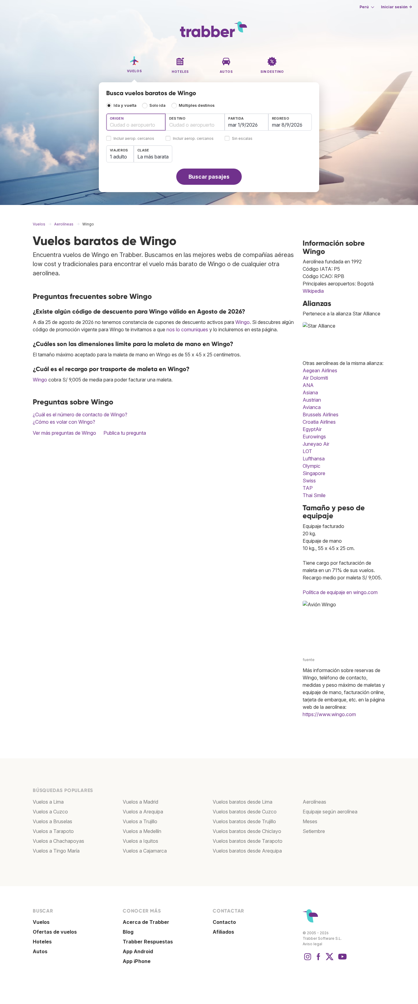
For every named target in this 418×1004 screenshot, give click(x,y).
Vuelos (41, 922)
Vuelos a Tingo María (56, 851)
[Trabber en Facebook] (318, 960)
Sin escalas (242, 138)
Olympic (311, 466)
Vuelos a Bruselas (52, 821)
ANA (308, 385)
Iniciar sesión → (396, 7)
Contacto (224, 922)
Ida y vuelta (125, 105)
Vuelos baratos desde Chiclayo (247, 831)
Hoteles (42, 942)
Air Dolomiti (315, 378)
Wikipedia (313, 291)
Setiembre (314, 831)
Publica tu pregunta (124, 433)
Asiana (310, 392)
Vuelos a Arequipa (143, 812)
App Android (138, 951)
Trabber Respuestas (148, 942)
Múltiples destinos (197, 105)
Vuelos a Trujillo (140, 821)
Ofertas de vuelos (55, 932)
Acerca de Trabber (146, 922)
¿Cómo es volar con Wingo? (64, 422)
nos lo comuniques (187, 329)
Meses (310, 821)
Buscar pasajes (209, 176)
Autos (40, 951)
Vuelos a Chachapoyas (58, 841)
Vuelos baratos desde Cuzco (245, 812)
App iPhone (137, 961)
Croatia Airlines (319, 422)
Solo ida (157, 105)
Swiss (309, 481)
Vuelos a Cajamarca (145, 851)
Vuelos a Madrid (140, 802)
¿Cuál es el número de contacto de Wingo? (80, 414)
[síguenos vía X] (329, 960)
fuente (309, 659)
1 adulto (118, 157)
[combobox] (136, 122)
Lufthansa (314, 459)
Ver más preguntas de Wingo (64, 433)
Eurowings (314, 436)
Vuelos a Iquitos (140, 841)
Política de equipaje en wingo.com (340, 592)
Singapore (314, 473)
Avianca (312, 407)
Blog (128, 932)
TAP (308, 488)
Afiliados (223, 932)
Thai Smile (314, 495)
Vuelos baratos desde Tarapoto (247, 841)
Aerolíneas (314, 802)
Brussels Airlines (320, 414)
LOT (307, 451)
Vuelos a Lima (48, 802)
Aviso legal (312, 944)
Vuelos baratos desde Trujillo (244, 821)
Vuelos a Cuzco (50, 812)
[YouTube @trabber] (341, 960)
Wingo (242, 322)
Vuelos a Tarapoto (53, 831)
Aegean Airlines (320, 370)
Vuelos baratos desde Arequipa (247, 851)
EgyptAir (312, 429)
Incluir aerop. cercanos (134, 138)
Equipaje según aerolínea (330, 812)
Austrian (312, 400)
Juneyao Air (316, 444)
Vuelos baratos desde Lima (242, 802)
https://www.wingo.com (329, 714)
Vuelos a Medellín (142, 831)
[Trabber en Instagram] (307, 960)
